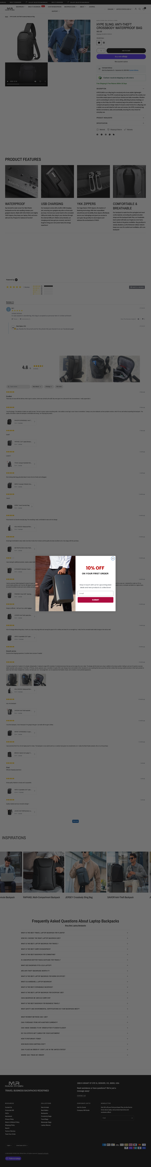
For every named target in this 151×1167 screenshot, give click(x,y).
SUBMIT (95, 600)
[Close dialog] (113, 558)
